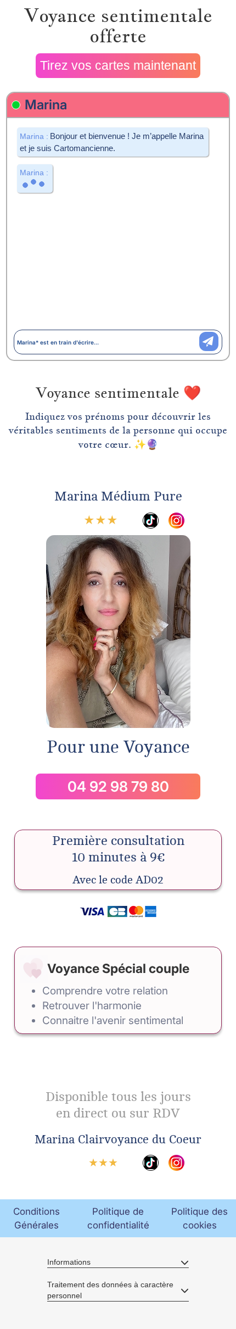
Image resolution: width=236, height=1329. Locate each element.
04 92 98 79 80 (118, 786)
